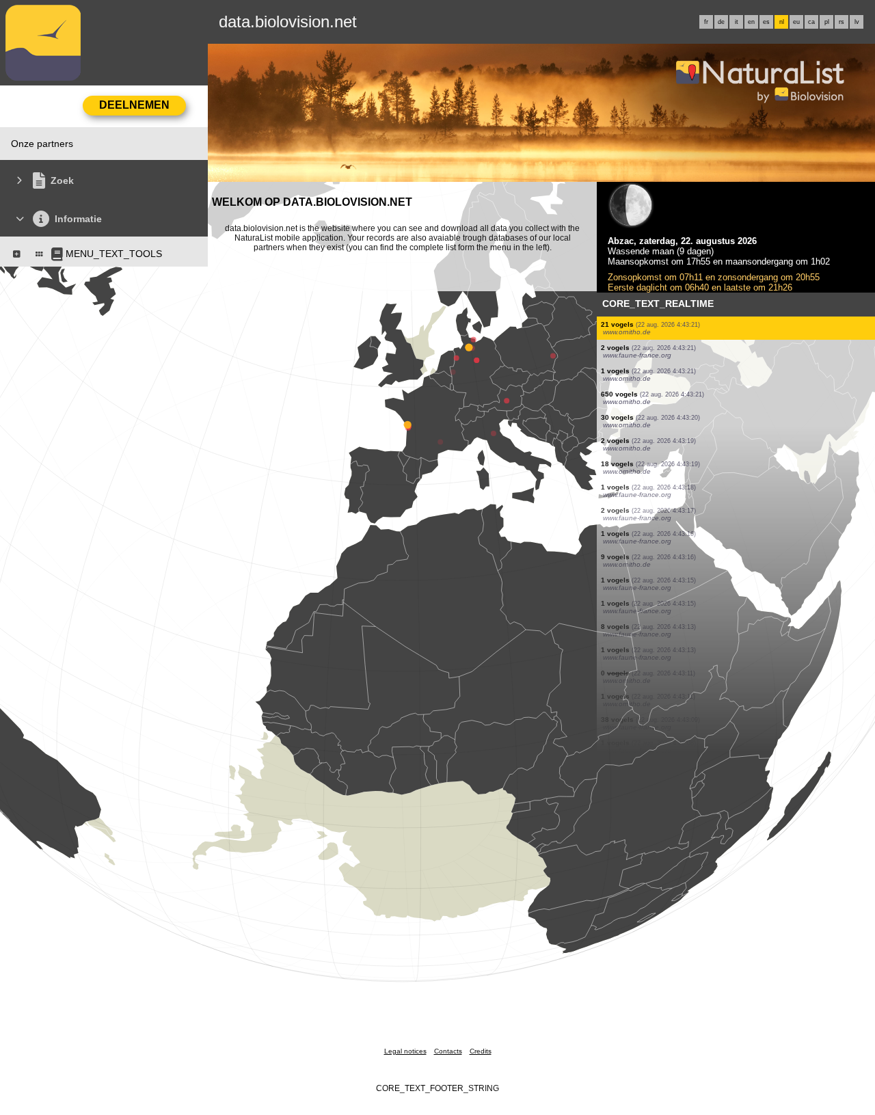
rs (841, 21)
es (766, 21)
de (721, 21)
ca (811, 21)
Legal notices (405, 1051)
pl (826, 21)
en (751, 21)
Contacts (448, 1051)
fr (706, 21)
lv (856, 21)
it (736, 21)
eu (796, 21)
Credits (481, 1051)
